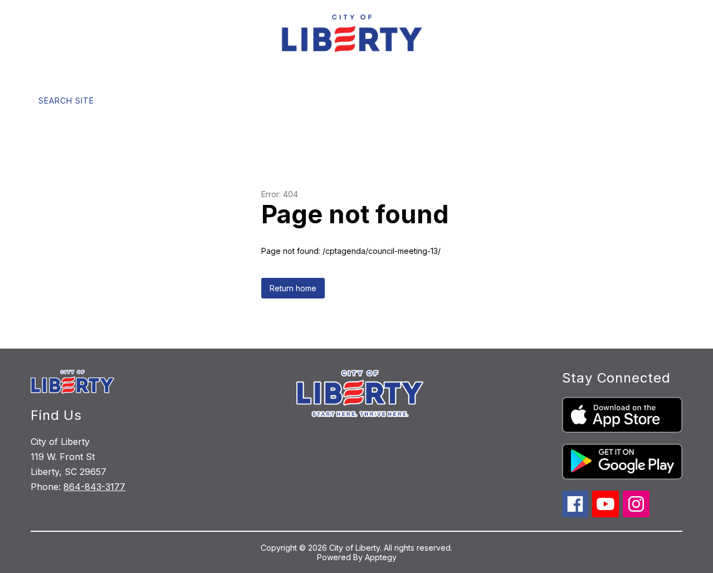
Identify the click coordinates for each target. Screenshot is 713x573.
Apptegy (381, 557)
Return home (293, 288)
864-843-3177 (94, 486)
